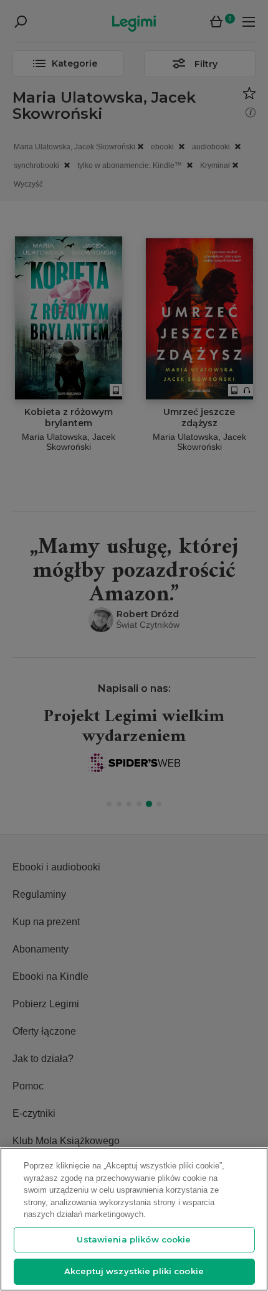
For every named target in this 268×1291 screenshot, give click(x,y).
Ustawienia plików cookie (134, 1239)
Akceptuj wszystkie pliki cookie (134, 1271)
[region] (134, 1219)
